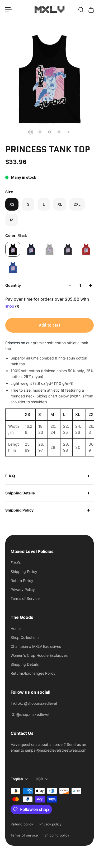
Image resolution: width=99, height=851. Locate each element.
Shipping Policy (19, 510)
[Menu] (8, 9)
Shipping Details (20, 493)
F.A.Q (10, 476)
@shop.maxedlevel (40, 703)
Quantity (13, 285)
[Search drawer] (81, 10)
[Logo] (49, 9)
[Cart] (91, 10)
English (17, 779)
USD (39, 779)
